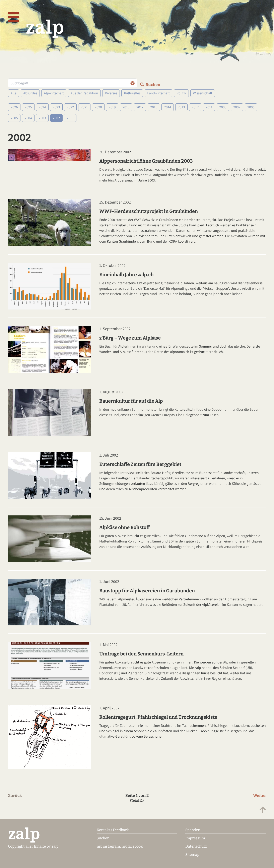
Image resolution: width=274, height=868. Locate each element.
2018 (126, 107)
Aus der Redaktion (84, 93)
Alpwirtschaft (54, 93)
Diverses (111, 93)
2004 (28, 118)
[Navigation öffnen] (13, 17)
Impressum (195, 838)
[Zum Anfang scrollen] (263, 810)
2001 (70, 118)
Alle (13, 93)
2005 (14, 118)
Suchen (103, 838)
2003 (42, 118)
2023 (56, 107)
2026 (14, 107)
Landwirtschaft (158, 93)
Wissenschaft (202, 93)
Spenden (192, 830)
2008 (222, 107)
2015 (153, 107)
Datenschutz (196, 846)
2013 (181, 107)
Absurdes (30, 93)
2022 (70, 107)
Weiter (259, 795)
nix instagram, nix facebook (120, 846)
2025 (28, 107)
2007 (237, 107)
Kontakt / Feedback (113, 830)
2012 (195, 107)
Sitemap (192, 854)
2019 (112, 107)
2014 (167, 107)
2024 (42, 107)
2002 (56, 118)
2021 (84, 107)
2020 (98, 107)
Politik (181, 93)
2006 (251, 107)
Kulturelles (132, 93)
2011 (209, 107)
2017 (139, 107)
